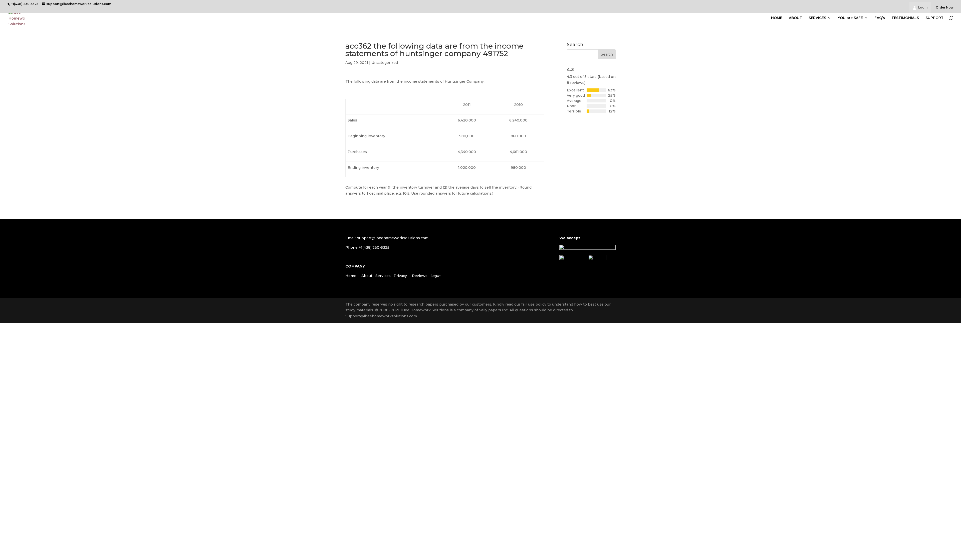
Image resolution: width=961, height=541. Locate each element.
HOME (776, 18)
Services (383, 276)
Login (922, 7)
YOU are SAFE (850, 18)
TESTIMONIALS (905, 18)
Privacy (400, 276)
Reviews (419, 276)
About (366, 276)
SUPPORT (934, 18)
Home (350, 276)
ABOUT (795, 18)
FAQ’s (879, 18)
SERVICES (817, 18)
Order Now (944, 7)
